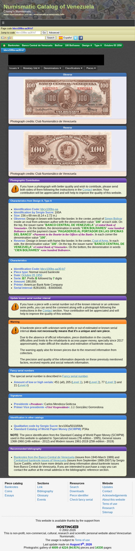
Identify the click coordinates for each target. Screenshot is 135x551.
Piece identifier (79, 495)
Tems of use (109, 503)
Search (74, 487)
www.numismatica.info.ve (18, 14)
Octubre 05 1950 (31, 275)
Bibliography (45, 491)
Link (40, 487)
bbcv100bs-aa (49, 209)
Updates (107, 487)
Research (108, 508)
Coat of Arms (100, 240)
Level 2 (94, 382)
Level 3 (110, 382)
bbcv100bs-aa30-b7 (52, 268)
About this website (113, 499)
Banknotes (11, 487)
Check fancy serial (81, 499)
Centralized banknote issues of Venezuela (40, 460)
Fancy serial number (75, 376)
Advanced (54, 32)
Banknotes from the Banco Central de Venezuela (44, 457)
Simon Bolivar (113, 218)
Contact (87, 189)
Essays (9, 495)
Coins (8, 491)
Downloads (77, 491)
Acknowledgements (114, 495)
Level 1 (76, 382)
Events (41, 499)
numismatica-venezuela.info (49, 14)
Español (67, 37)
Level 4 (23, 385)
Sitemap (107, 512)
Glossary (42, 495)
